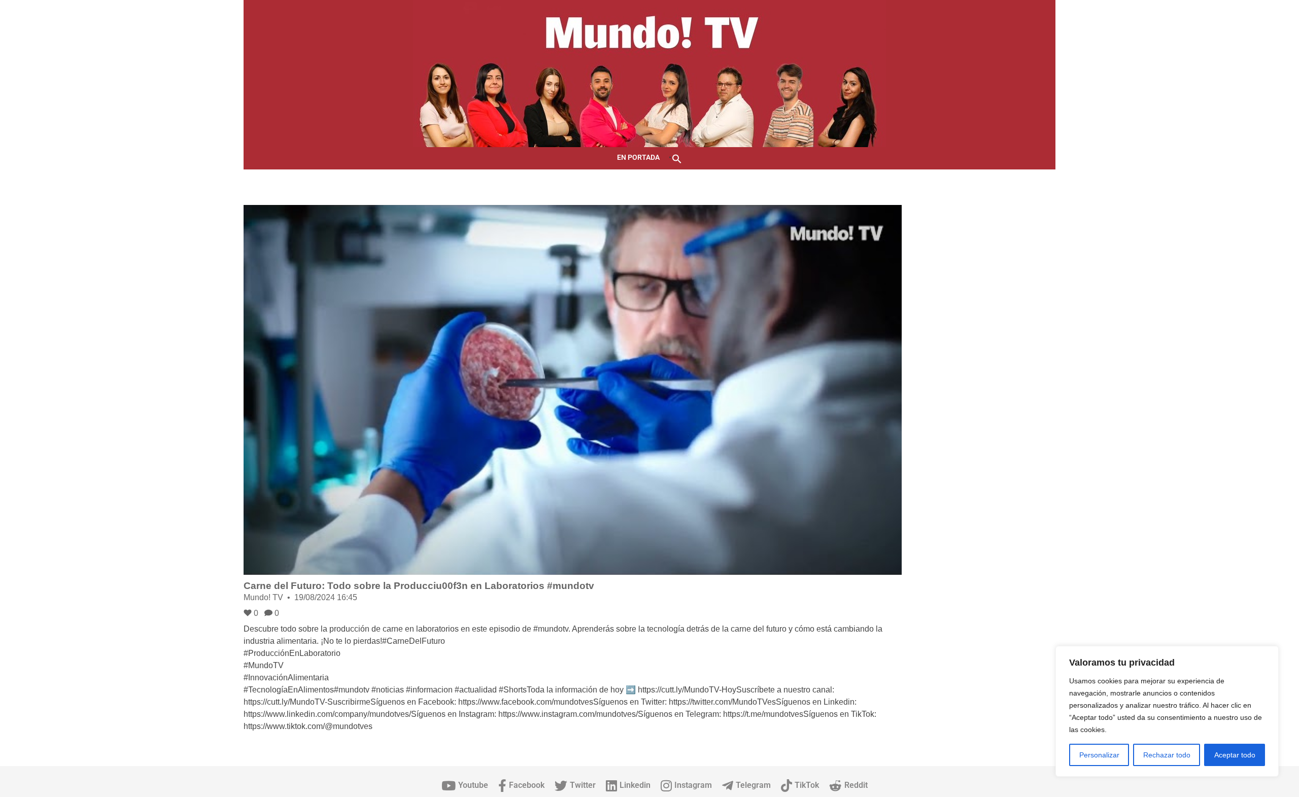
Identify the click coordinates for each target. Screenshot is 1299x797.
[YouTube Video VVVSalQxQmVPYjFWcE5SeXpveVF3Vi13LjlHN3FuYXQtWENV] (573, 390)
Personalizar (1099, 755)
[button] (677, 158)
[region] (1167, 711)
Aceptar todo (1234, 755)
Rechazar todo (1166, 755)
